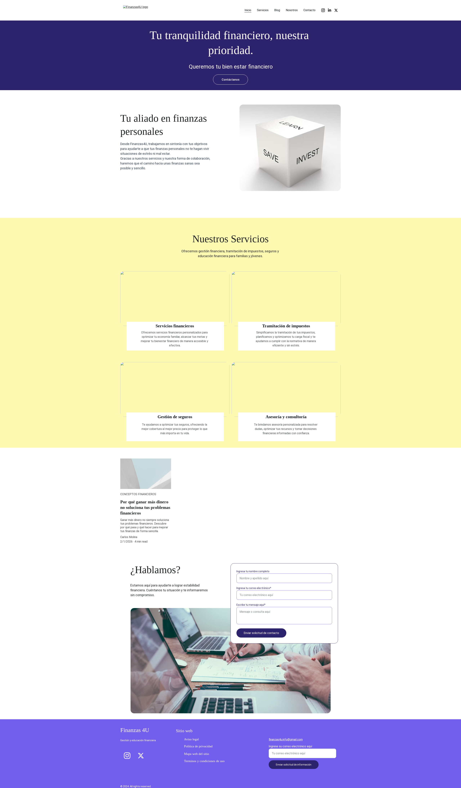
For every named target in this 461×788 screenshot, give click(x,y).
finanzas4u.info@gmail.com (286, 739)
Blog (277, 10)
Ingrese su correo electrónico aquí (290, 746)
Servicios (262, 10)
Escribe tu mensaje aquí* (250, 604)
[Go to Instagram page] (324, 10)
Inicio (248, 10)
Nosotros (292, 10)
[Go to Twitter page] (336, 10)
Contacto (309, 10)
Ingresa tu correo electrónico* (253, 588)
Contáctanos (231, 79)
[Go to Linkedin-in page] (331, 10)
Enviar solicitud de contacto (261, 633)
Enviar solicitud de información (293, 764)
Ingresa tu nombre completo (252, 571)
